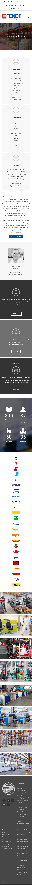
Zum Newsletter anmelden (7, 850)
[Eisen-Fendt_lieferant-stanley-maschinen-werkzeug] (16, 583)
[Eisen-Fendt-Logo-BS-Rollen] (16, 523)
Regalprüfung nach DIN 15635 (16, 172)
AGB (3, 839)
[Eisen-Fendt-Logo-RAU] (16, 556)
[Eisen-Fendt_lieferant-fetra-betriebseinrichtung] (16, 578)
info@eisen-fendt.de (22, 2)
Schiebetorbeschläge (23, 814)
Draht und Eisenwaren (20, 804)
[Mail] (8, 804)
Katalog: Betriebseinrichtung (16, 186)
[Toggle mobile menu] (29, 17)
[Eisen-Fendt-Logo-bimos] (16, 506)
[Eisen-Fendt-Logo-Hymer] (16, 467)
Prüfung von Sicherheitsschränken (16, 174)
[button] (3, 882)
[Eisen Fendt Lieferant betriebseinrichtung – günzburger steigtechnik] (16, 484)
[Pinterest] (4, 804)
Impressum (5, 834)
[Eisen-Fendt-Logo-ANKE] (16, 562)
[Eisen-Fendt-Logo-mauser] (16, 511)
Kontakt (4, 832)
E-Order (16, 181)
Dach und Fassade (22, 807)
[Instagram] (12, 800)
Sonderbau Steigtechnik (16, 176)
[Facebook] (4, 800)
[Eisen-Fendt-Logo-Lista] (16, 501)
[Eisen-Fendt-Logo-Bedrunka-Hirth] (16, 495)
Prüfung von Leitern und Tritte (16, 169)
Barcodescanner (16, 183)
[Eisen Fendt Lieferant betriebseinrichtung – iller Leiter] (16, 490)
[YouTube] (8, 800)
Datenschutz (6, 837)
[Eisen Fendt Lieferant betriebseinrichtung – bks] (16, 550)
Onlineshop (5, 846)
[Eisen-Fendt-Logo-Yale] (16, 528)
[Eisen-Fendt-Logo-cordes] (16, 573)
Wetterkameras (6, 841)
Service (4, 830)
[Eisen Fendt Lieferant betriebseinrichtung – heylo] (16, 534)
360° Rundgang (6, 844)
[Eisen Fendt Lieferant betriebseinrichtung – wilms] (16, 539)
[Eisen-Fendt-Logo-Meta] (16, 462)
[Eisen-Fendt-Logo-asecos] (16, 478)
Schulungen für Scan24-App (16, 179)
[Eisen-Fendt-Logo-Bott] (16, 517)
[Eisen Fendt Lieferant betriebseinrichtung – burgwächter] (16, 545)
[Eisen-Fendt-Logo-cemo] (16, 567)
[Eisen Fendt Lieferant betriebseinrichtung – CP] (16, 456)
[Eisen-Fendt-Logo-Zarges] (16, 473)
